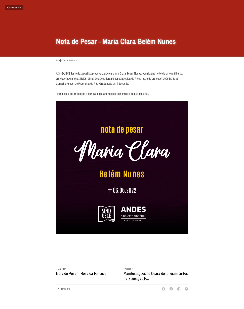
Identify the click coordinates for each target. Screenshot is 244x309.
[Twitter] (171, 289)
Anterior (62, 268)
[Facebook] (163, 289)
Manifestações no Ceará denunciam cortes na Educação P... (156, 276)
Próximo (127, 268)
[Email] (186, 289)
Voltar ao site (15, 7)
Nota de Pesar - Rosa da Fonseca (81, 273)
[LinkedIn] (178, 289)
